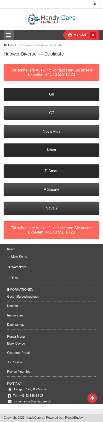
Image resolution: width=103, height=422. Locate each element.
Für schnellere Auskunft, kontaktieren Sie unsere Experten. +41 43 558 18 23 (52, 72)
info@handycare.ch (37, 401)
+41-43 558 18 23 (31, 395)
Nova (51, 150)
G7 (51, 113)
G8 (51, 94)
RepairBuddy (74, 417)
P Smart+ (51, 190)
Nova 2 (52, 208)
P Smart (51, 171)
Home (12, 45)
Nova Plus (51, 131)
